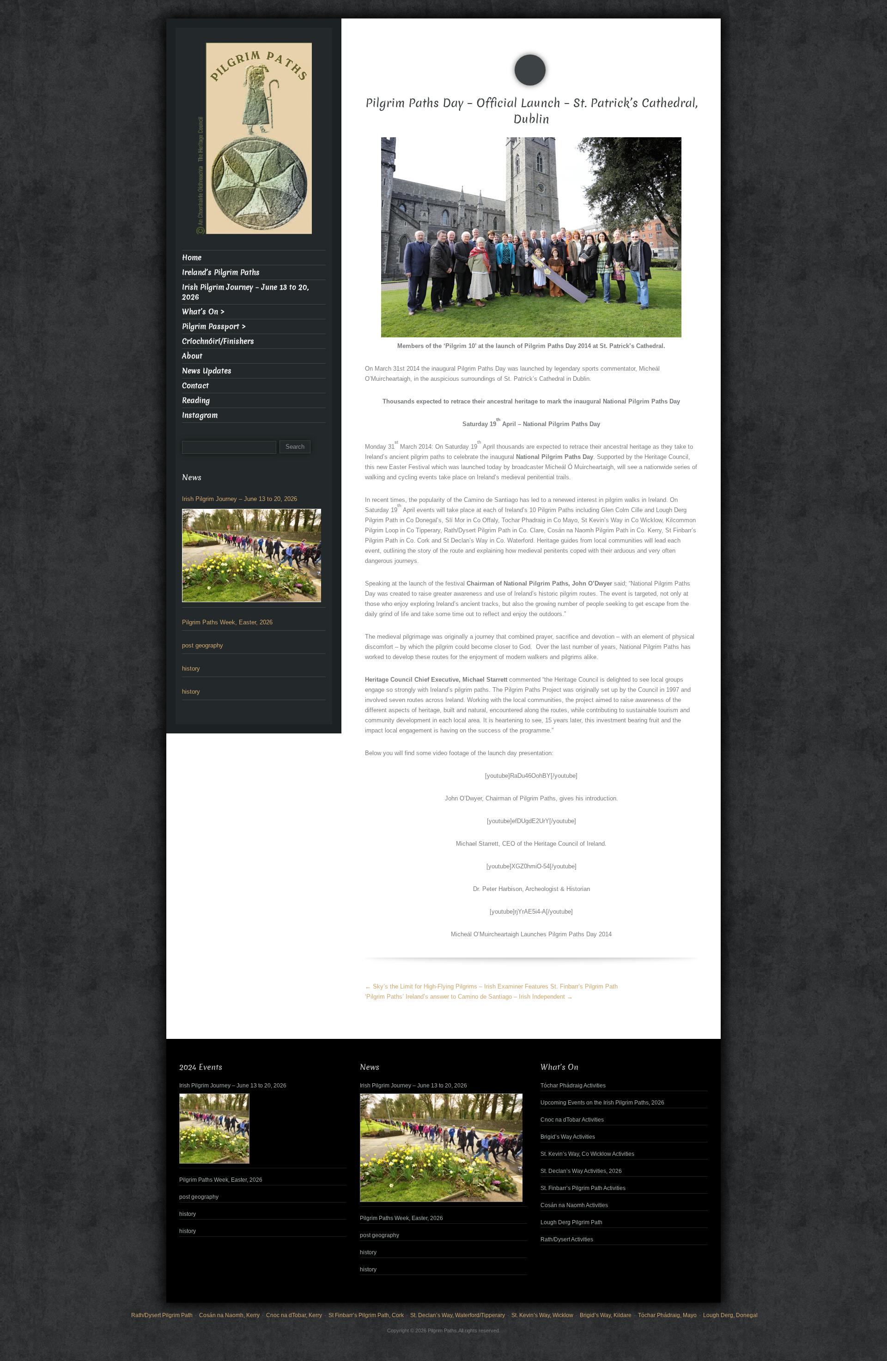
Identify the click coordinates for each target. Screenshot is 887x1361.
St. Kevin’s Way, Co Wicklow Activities (587, 1154)
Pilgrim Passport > (214, 326)
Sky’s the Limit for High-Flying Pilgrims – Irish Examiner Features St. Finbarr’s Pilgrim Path (491, 986)
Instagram (200, 415)
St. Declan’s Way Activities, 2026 (581, 1171)
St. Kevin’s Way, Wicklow (542, 1315)
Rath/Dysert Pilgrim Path (162, 1315)
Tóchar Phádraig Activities (573, 1085)
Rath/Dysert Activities (567, 1239)
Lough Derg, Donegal (730, 1315)
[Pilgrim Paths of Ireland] (254, 143)
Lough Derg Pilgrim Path (571, 1222)
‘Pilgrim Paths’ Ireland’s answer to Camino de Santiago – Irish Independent (469, 996)
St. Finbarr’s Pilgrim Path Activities (583, 1188)
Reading (196, 400)
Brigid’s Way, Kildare (606, 1315)
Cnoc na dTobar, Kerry (294, 1315)
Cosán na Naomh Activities (574, 1205)
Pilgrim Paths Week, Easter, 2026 (227, 622)
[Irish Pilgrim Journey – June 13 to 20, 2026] (251, 555)
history (191, 668)
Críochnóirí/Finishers (218, 341)
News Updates (206, 371)
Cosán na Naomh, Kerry (229, 1315)
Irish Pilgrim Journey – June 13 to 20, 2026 (245, 292)
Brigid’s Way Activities (568, 1137)
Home (191, 257)
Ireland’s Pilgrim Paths (221, 272)
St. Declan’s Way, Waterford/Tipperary (457, 1315)
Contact (195, 386)
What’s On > (203, 312)
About (192, 356)
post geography (202, 645)
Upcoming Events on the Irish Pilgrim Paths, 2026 (602, 1102)
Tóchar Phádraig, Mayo (667, 1315)
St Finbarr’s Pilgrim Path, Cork (366, 1315)
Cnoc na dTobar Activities (572, 1120)
